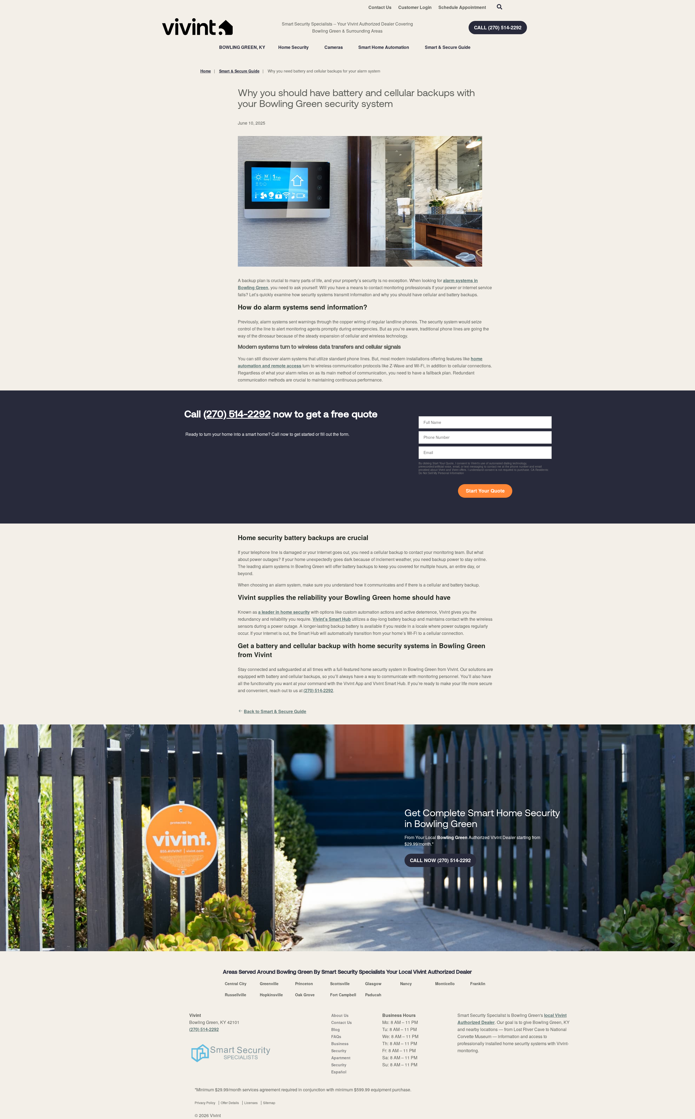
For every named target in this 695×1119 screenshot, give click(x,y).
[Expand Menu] (311, 47)
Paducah (373, 994)
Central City (236, 983)
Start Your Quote (485, 490)
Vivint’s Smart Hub (331, 619)
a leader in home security (284, 612)
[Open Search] (499, 7)
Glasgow (373, 983)
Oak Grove (305, 994)
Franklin (477, 983)
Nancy (406, 983)
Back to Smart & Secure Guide (275, 711)
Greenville (269, 983)
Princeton (304, 983)
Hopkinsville (271, 994)
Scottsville (340, 983)
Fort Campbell (343, 994)
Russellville (235, 994)
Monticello (445, 983)
